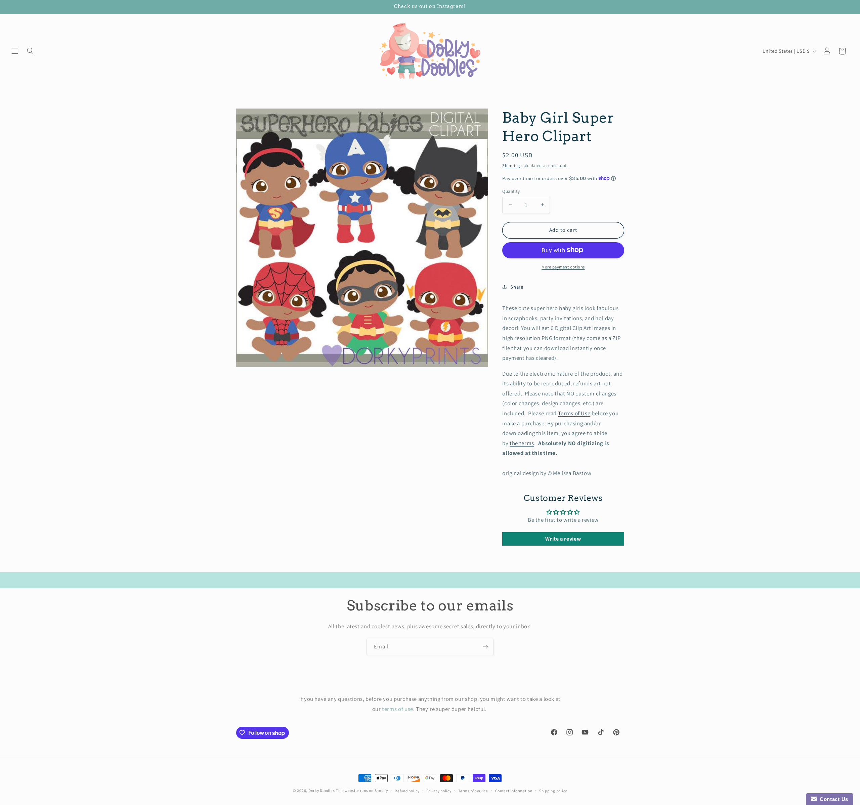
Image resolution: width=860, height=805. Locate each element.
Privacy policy (438, 790)
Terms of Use (574, 413)
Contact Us (832, 799)
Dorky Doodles (321, 790)
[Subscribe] (485, 647)
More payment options (563, 266)
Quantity (511, 191)
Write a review (563, 538)
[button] (15, 51)
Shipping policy (553, 790)
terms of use (397, 709)
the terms (522, 443)
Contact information (513, 790)
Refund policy (407, 790)
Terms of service (473, 790)
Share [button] (516, 286)
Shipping (511, 165)
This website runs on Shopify (362, 790)
